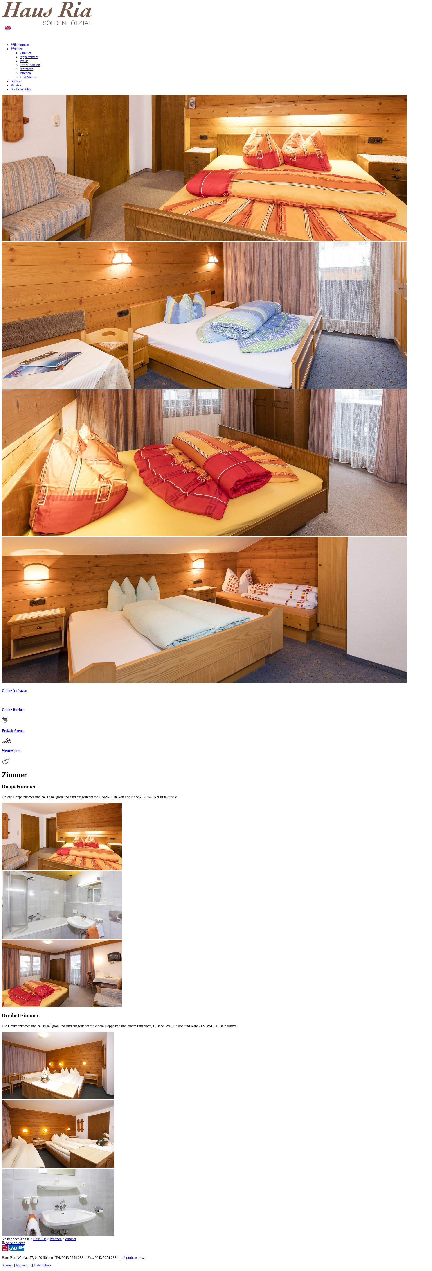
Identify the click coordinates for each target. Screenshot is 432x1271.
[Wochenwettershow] (6, 763)
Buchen (25, 73)
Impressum (23, 1265)
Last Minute (28, 77)
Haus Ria (39, 1239)
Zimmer (25, 53)
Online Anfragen (14, 690)
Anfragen (26, 69)
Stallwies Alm (21, 89)
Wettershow (11, 751)
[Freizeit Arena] (6, 742)
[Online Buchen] (5, 722)
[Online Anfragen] (5, 701)
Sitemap (7, 1265)
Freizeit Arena (13, 731)
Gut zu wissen (30, 65)
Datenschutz (42, 1265)
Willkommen (20, 45)
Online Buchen (13, 710)
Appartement (29, 57)
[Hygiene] (58, 1235)
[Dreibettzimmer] (58, 1098)
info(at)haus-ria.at (133, 1258)
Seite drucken (15, 1243)
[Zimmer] (62, 869)
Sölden (16, 81)
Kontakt (16, 85)
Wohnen (17, 49)
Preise (24, 61)
